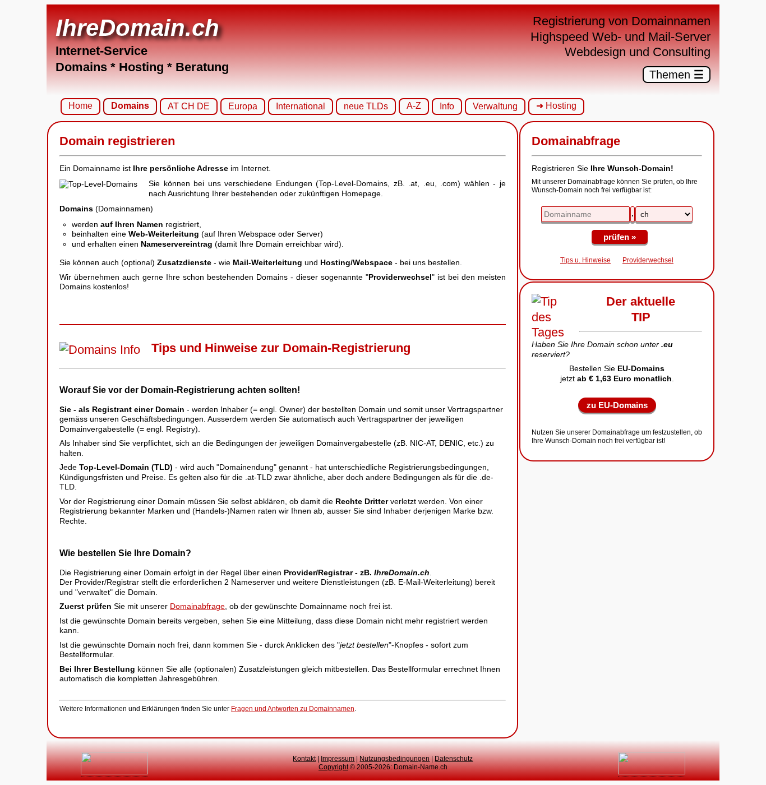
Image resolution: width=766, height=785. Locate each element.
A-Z (414, 105)
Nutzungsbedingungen (394, 759)
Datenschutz (454, 759)
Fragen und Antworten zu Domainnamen (292, 709)
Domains (130, 105)
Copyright (333, 767)
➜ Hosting (556, 105)
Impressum (337, 759)
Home (80, 105)
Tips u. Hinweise (585, 260)
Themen (676, 74)
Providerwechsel (647, 260)
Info (447, 106)
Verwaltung (495, 106)
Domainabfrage (197, 606)
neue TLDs (366, 106)
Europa (242, 106)
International (300, 106)
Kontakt (304, 759)
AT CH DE (189, 106)
